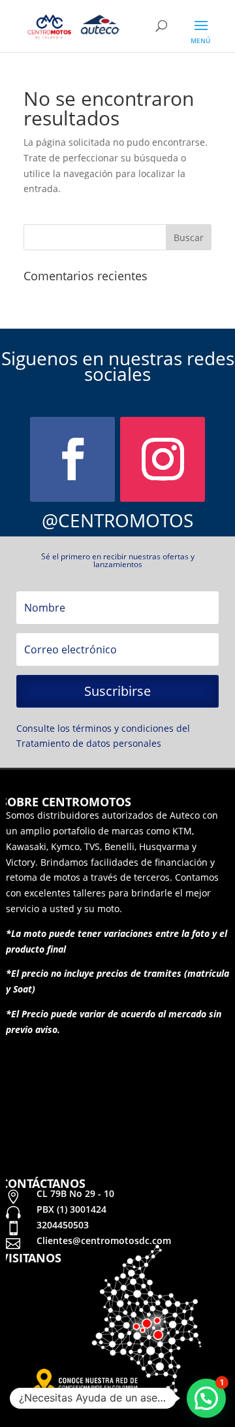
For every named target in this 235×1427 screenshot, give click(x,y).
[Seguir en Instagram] (162, 459)
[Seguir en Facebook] (72, 459)
